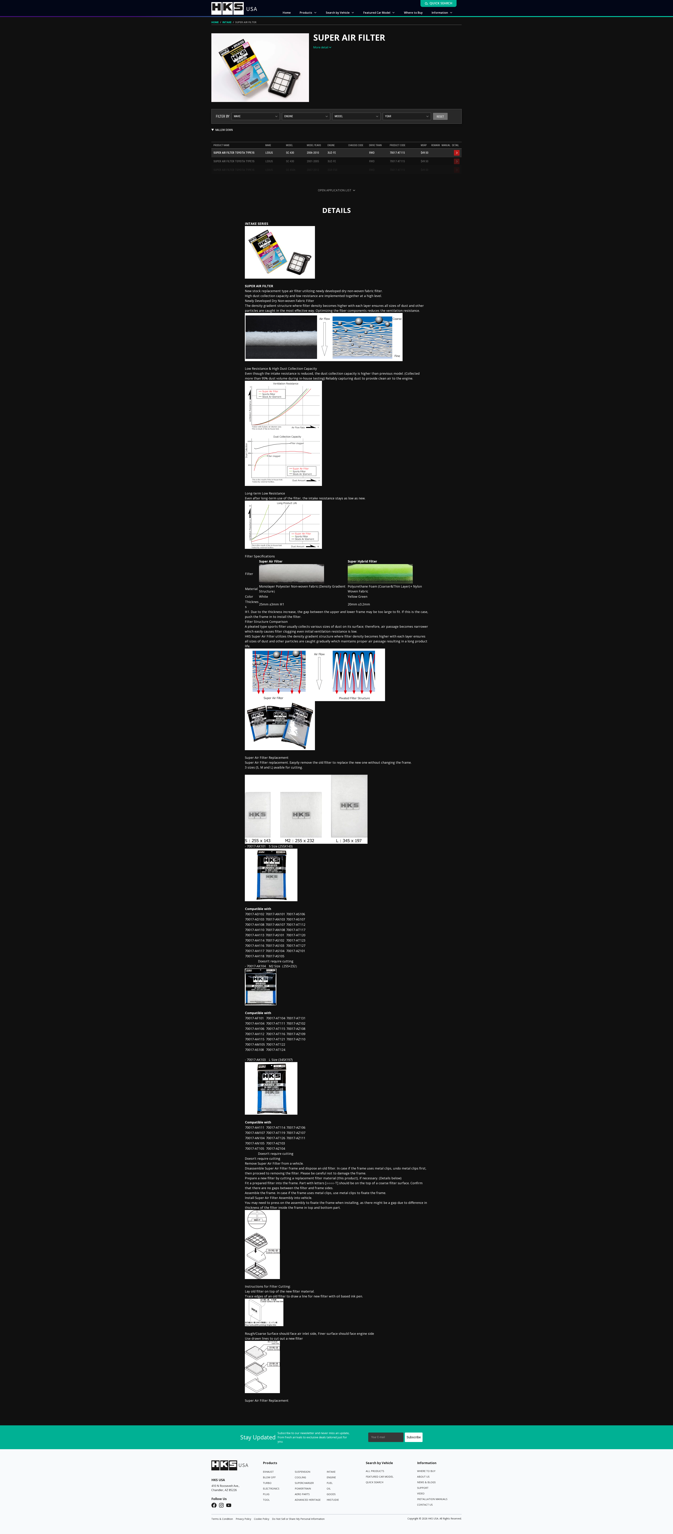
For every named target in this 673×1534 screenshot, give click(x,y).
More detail (320, 47)
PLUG (266, 1494)
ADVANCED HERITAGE (308, 1499)
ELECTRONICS (271, 1488)
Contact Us (425, 1504)
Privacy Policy (243, 1519)
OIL (329, 1488)
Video (420, 1493)
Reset (440, 116)
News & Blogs (426, 1482)
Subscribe (414, 1437)
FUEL (330, 1483)
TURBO (267, 1483)
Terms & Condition (222, 1519)
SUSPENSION (302, 1471)
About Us (423, 1476)
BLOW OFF (269, 1477)
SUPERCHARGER (304, 1483)
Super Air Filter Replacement (266, 1400)
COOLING (300, 1477)
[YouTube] (229, 1505)
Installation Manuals (432, 1499)
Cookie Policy (261, 1519)
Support (423, 1487)
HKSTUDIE (333, 1499)
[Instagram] (222, 1505)
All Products (375, 1471)
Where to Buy (426, 1471)
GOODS (331, 1494)
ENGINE (331, 1477)
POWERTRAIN (303, 1488)
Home (215, 22)
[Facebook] (215, 1505)
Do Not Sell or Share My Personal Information (298, 1519)
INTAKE (227, 22)
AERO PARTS (302, 1494)
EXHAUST (268, 1471)
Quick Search (374, 1482)
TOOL (266, 1499)
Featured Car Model (379, 1476)
